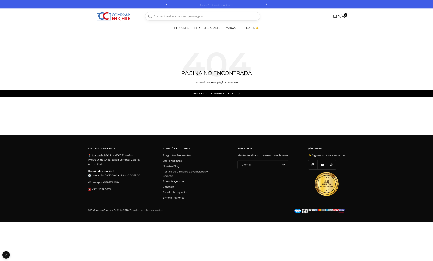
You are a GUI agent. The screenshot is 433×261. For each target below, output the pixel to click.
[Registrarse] (283, 165)
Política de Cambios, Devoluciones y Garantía (185, 174)
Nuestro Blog (171, 166)
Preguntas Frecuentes (177, 155)
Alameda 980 (100, 155)
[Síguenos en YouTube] (322, 164)
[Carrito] (343, 16)
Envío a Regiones (173, 197)
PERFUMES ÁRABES (207, 27)
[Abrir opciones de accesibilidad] (6, 255)
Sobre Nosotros (172, 160)
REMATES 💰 (251, 27)
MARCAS (231, 27)
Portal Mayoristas (173, 181)
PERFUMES (181, 27)
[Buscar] (150, 16)
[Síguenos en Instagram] (312, 164)
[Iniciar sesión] (339, 16)
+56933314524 (111, 182)
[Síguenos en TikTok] (331, 164)
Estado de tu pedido (175, 192)
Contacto (168, 186)
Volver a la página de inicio (216, 93)
